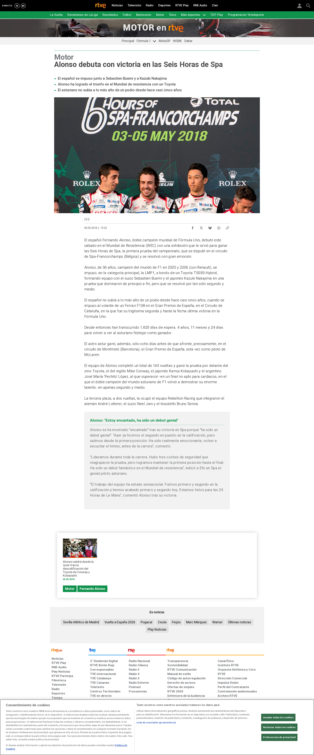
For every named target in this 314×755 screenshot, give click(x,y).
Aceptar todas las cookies (278, 717)
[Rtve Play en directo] (17, 5)
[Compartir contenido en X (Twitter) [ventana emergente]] (201, 227)
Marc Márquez (196, 622)
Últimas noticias (239, 622)
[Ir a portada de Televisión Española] (107, 651)
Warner (217, 622)
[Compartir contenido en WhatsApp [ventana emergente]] (218, 227)
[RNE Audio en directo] (23, 5)
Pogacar (146, 622)
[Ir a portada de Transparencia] (215, 651)
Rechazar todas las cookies (279, 727)
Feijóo (176, 622)
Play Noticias (157, 629)
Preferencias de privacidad (279, 737)
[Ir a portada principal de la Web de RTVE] (69, 650)
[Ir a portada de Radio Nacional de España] (146, 651)
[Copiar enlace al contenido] (227, 227)
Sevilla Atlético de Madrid (81, 622)
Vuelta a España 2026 (119, 622)
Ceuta (162, 622)
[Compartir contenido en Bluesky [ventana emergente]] (210, 227)
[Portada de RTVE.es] (100, 6)
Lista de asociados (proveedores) (156, 722)
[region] (157, 727)
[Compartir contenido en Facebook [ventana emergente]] (192, 227)
